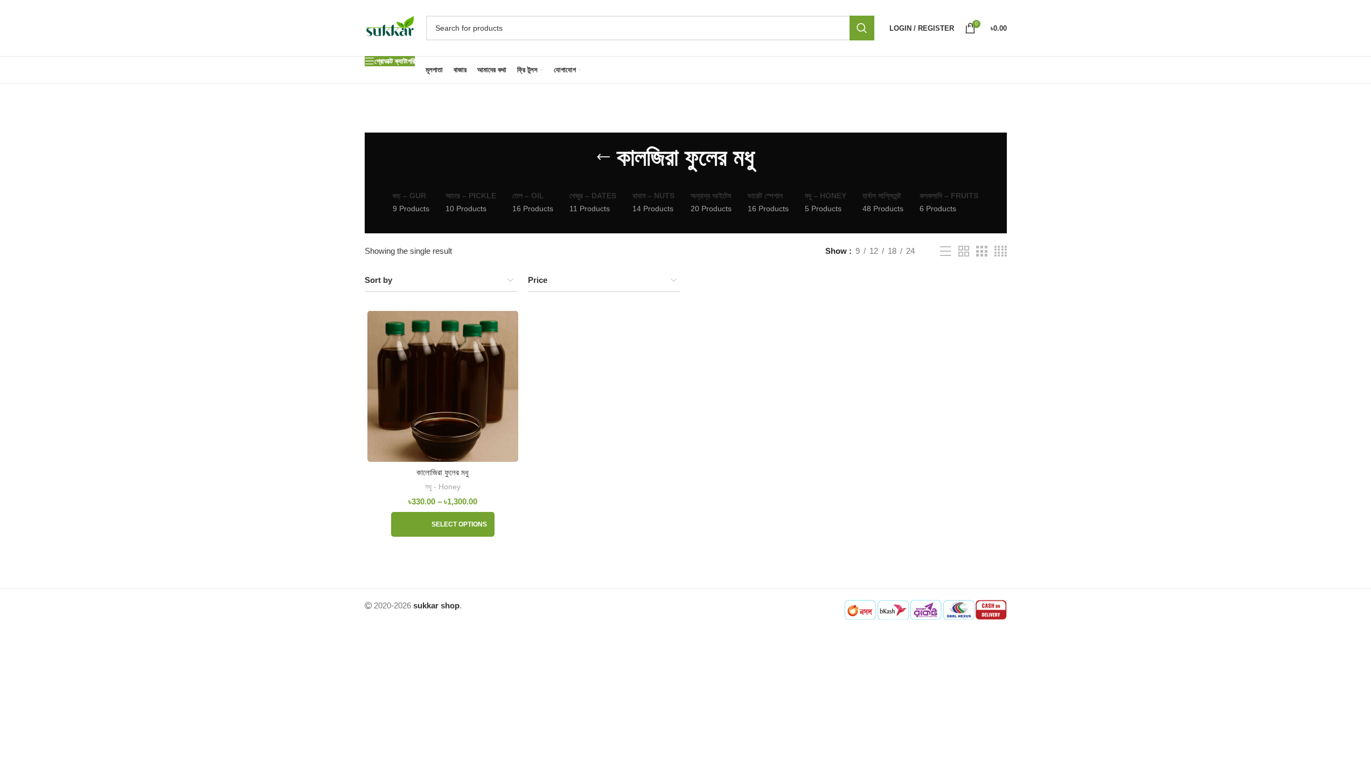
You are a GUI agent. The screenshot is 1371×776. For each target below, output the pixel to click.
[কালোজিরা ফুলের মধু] (443, 386)
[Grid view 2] (963, 251)
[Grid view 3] (981, 251)
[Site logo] (390, 27)
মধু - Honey (443, 486)
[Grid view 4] (1000, 251)
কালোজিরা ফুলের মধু (442, 472)
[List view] (945, 251)
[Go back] (603, 157)
